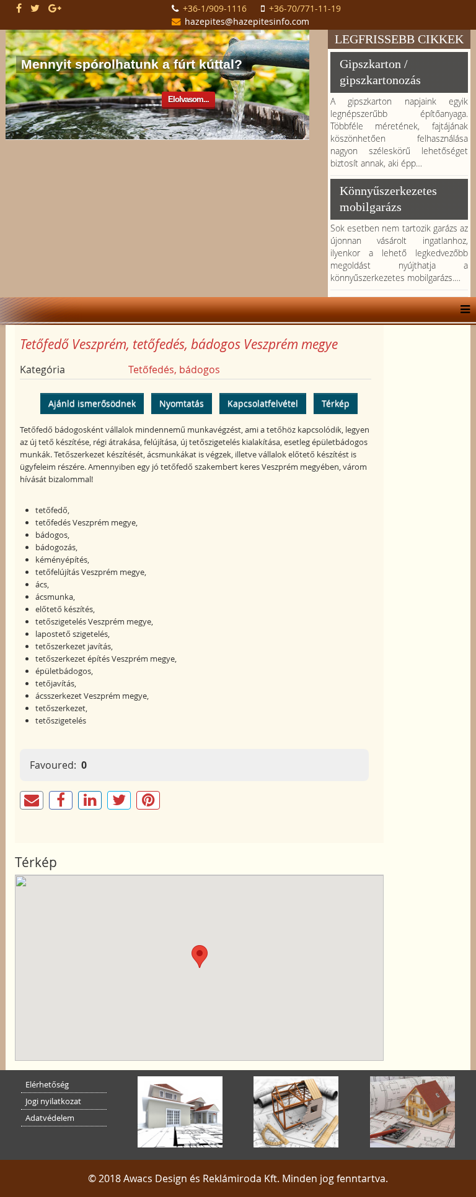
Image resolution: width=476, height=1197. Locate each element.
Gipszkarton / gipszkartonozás (380, 72)
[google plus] (54, 8)
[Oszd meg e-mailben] (31, 800)
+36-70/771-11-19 (305, 8)
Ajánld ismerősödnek (92, 403)
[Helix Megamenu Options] (462, 309)
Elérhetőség (47, 1084)
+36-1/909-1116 (215, 8)
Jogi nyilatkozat (53, 1101)
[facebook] (19, 8)
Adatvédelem (49, 1117)
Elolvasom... (188, 99)
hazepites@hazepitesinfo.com (247, 21)
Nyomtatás (181, 403)
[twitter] (35, 8)
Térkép (336, 403)
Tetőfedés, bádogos (174, 369)
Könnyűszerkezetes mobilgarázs (388, 199)
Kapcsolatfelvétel (262, 403)
